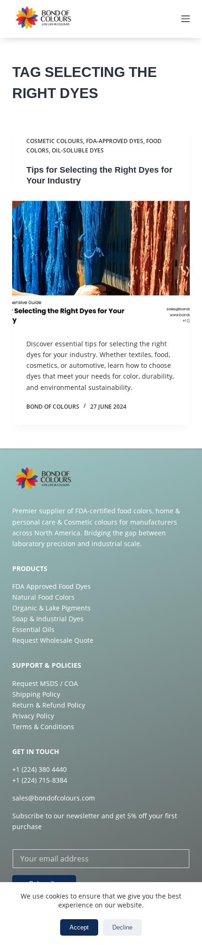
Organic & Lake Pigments (51, 607)
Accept (79, 927)
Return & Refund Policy (48, 705)
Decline (122, 927)
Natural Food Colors (43, 597)
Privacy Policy (33, 715)
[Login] (142, 19)
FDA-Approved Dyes (114, 141)
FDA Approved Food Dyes (51, 586)
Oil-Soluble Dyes (78, 150)
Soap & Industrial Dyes (48, 618)
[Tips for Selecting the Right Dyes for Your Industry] (101, 262)
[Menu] (185, 19)
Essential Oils (33, 629)
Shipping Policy (36, 694)
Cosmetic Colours (54, 141)
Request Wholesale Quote (52, 640)
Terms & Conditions (43, 726)
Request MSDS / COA (45, 683)
